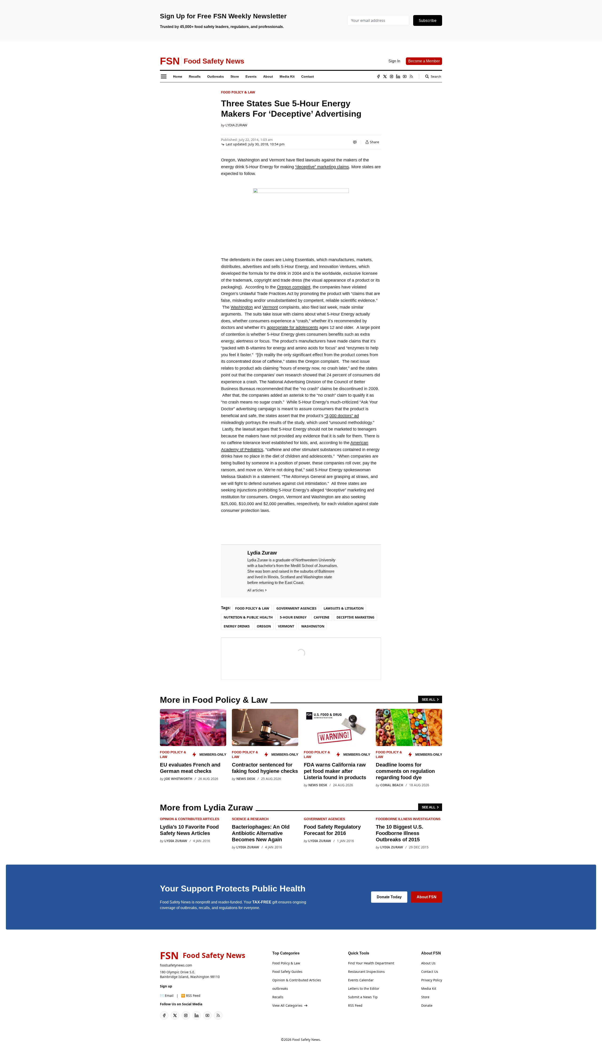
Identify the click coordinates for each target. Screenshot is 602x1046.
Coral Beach (391, 785)
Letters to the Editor (363, 988)
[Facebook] (378, 76)
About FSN (426, 897)
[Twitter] (385, 76)
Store (425, 997)
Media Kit (428, 988)
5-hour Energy (293, 617)
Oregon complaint (293, 287)
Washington (242, 307)
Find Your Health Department (371, 963)
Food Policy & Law (238, 92)
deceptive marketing (355, 617)
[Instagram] (391, 76)
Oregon (264, 626)
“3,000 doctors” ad (342, 415)
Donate (426, 1005)
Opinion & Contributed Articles (189, 819)
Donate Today (389, 897)
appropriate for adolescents (292, 327)
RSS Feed (355, 1005)
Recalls (277, 997)
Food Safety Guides (287, 971)
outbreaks (280, 988)
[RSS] (411, 76)
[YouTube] (405, 76)
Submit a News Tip (363, 997)
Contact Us (429, 971)
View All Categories (287, 1005)
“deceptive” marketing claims (322, 166)
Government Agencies (296, 608)
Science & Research (250, 819)
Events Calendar (361, 980)
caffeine (321, 617)
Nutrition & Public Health (248, 617)
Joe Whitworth (178, 778)
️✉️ (167, 995)
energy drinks (237, 626)
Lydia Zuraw (236, 125)
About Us (428, 963)
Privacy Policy (431, 980)
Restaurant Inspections (366, 971)
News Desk (245, 778)
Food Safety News (306, 1039)
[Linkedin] (398, 76)
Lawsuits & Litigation (344, 608)
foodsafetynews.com (176, 965)
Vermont (270, 307)
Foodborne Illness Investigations (408, 819)
